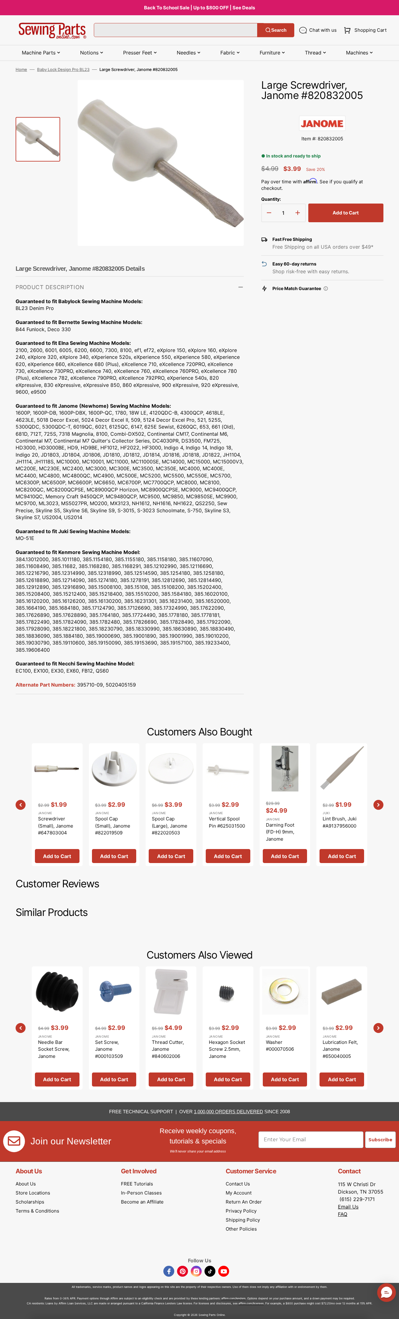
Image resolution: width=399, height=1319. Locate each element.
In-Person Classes (141, 1193)
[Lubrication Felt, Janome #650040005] (341, 1027)
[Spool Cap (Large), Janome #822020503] (171, 804)
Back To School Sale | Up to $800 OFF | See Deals (199, 8)
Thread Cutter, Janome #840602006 (168, 1049)
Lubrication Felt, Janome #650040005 (340, 1049)
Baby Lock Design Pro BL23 (63, 69)
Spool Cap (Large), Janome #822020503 (169, 826)
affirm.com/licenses (251, 1303)
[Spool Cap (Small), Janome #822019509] (114, 804)
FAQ (342, 1214)
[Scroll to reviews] (322, 109)
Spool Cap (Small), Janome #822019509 (112, 826)
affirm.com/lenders (233, 1298)
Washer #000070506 (280, 1045)
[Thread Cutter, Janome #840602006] (171, 1027)
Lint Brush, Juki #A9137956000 (340, 822)
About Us (26, 1184)
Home (21, 69)
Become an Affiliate (142, 1202)
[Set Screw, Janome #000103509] (114, 1027)
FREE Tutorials (137, 1184)
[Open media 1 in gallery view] (230, 94)
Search (278, 30)
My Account (239, 1193)
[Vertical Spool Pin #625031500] (228, 804)
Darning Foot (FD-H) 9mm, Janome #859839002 (280, 835)
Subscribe (380, 1140)
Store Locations (33, 1193)
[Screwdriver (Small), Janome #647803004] (57, 804)
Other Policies (241, 1229)
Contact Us (238, 1184)
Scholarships (30, 1202)
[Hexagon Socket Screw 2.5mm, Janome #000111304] (228, 1027)
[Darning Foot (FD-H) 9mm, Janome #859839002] (285, 804)
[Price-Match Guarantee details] (326, 288)
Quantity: (271, 199)
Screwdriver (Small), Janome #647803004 (55, 826)
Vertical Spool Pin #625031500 (227, 822)
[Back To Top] (389, 1309)
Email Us (348, 1207)
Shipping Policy (243, 1220)
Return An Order (244, 1202)
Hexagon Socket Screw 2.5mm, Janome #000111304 (227, 1052)
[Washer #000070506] (285, 1027)
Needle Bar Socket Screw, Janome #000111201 (54, 1052)
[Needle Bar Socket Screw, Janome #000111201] (57, 1027)
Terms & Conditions (37, 1211)
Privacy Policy (241, 1211)
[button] (364, 30)
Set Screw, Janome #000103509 (109, 1049)
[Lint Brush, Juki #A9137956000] (341, 804)
